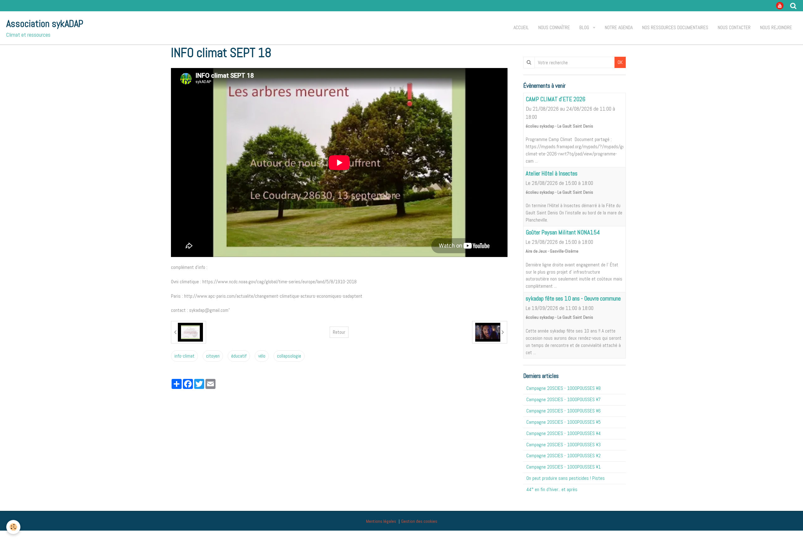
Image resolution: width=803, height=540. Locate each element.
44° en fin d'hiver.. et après (551, 489)
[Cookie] (13, 527)
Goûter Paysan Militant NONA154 (563, 232)
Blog (584, 27)
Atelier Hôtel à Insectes (551, 173)
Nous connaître (554, 27)
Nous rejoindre (776, 27)
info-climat (184, 356)
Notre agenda (619, 27)
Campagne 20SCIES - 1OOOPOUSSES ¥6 (563, 410)
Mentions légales (381, 521)
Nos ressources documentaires (675, 27)
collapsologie (289, 356)
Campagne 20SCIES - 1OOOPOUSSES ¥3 (563, 444)
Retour (339, 332)
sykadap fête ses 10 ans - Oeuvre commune (573, 298)
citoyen (213, 356)
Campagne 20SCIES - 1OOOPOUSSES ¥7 (563, 399)
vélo (261, 356)
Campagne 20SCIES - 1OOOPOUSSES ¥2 (563, 455)
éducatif (239, 356)
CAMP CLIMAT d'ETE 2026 (555, 99)
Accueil (521, 27)
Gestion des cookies (419, 521)
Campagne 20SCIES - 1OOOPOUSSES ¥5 (563, 422)
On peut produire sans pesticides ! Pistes (565, 478)
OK (620, 62)
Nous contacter (734, 27)
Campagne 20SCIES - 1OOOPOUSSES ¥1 (563, 467)
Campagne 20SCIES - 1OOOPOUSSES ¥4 (563, 433)
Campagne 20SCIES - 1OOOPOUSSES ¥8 (563, 388)
